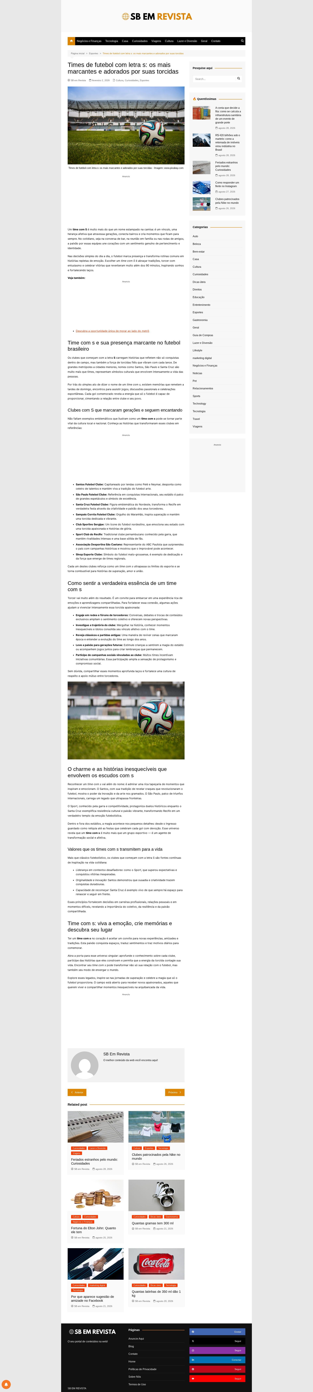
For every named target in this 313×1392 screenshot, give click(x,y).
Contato (215, 41)
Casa (125, 41)
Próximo (172, 1092)
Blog (131, 1346)
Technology (199, 403)
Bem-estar (199, 251)
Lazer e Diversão (187, 41)
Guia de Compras (203, 335)
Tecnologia (111, 41)
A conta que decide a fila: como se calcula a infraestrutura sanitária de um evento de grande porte (228, 115)
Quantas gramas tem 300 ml (152, 1223)
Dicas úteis (155, 1217)
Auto (195, 236)
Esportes (144, 80)
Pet (195, 381)
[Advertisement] (126, 201)
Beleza (197, 244)
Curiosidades (140, 41)
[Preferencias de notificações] (6, 1384)
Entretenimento (201, 304)
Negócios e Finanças (89, 41)
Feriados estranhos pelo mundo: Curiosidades (226, 166)
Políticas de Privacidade (142, 1369)
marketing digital (97, 1285)
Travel (196, 419)
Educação (198, 297)
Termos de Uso (137, 1384)
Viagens (156, 41)
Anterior (79, 1092)
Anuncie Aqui (136, 1338)
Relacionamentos (203, 388)
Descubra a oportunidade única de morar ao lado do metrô (112, 331)
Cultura (169, 41)
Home (131, 1361)
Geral (204, 41)
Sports (196, 396)
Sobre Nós (134, 1376)
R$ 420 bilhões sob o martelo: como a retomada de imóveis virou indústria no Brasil (227, 142)
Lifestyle (197, 350)
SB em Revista (78, 80)
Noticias (197, 373)
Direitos (197, 289)
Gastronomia (172, 1217)
